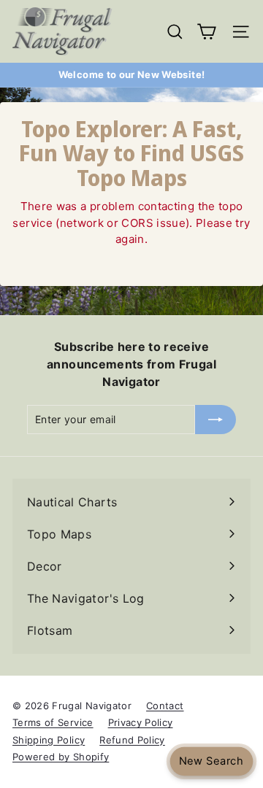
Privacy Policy (140, 722)
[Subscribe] (215, 419)
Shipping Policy (48, 740)
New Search (211, 761)
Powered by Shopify (60, 756)
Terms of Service (53, 722)
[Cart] (206, 31)
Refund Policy (132, 740)
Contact (164, 705)
